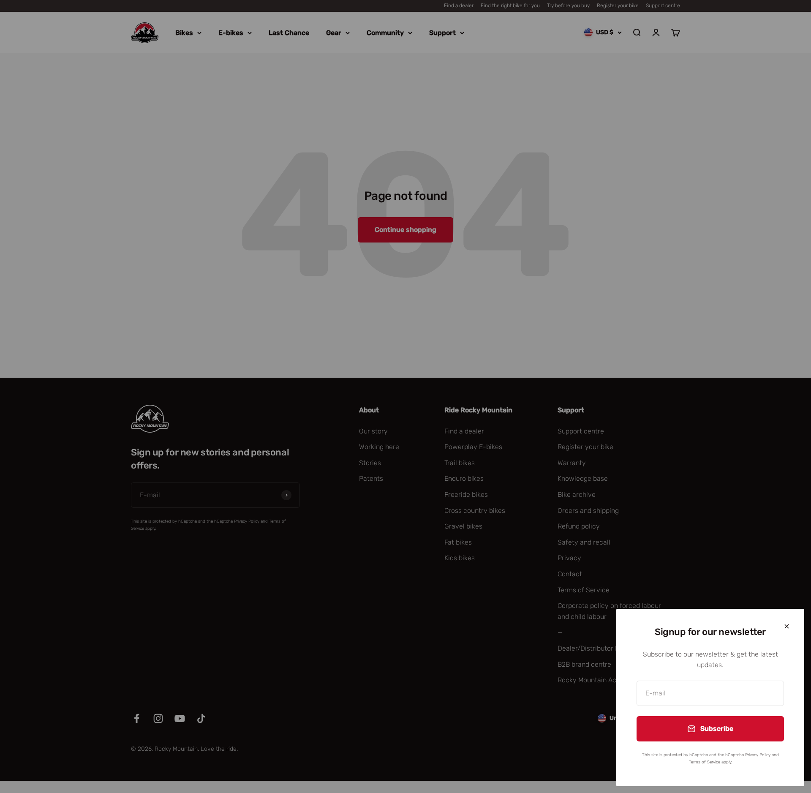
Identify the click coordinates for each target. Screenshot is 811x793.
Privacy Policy (757, 755)
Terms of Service (704, 762)
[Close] (787, 626)
